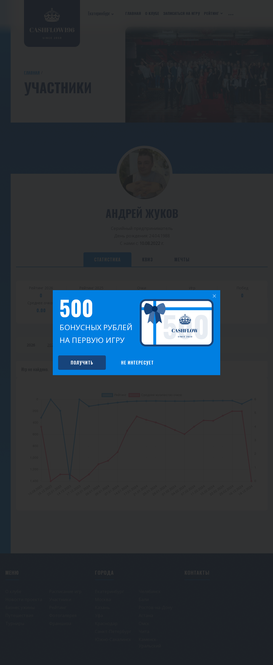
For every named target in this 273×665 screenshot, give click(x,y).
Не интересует (137, 362)
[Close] (214, 296)
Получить (82, 362)
